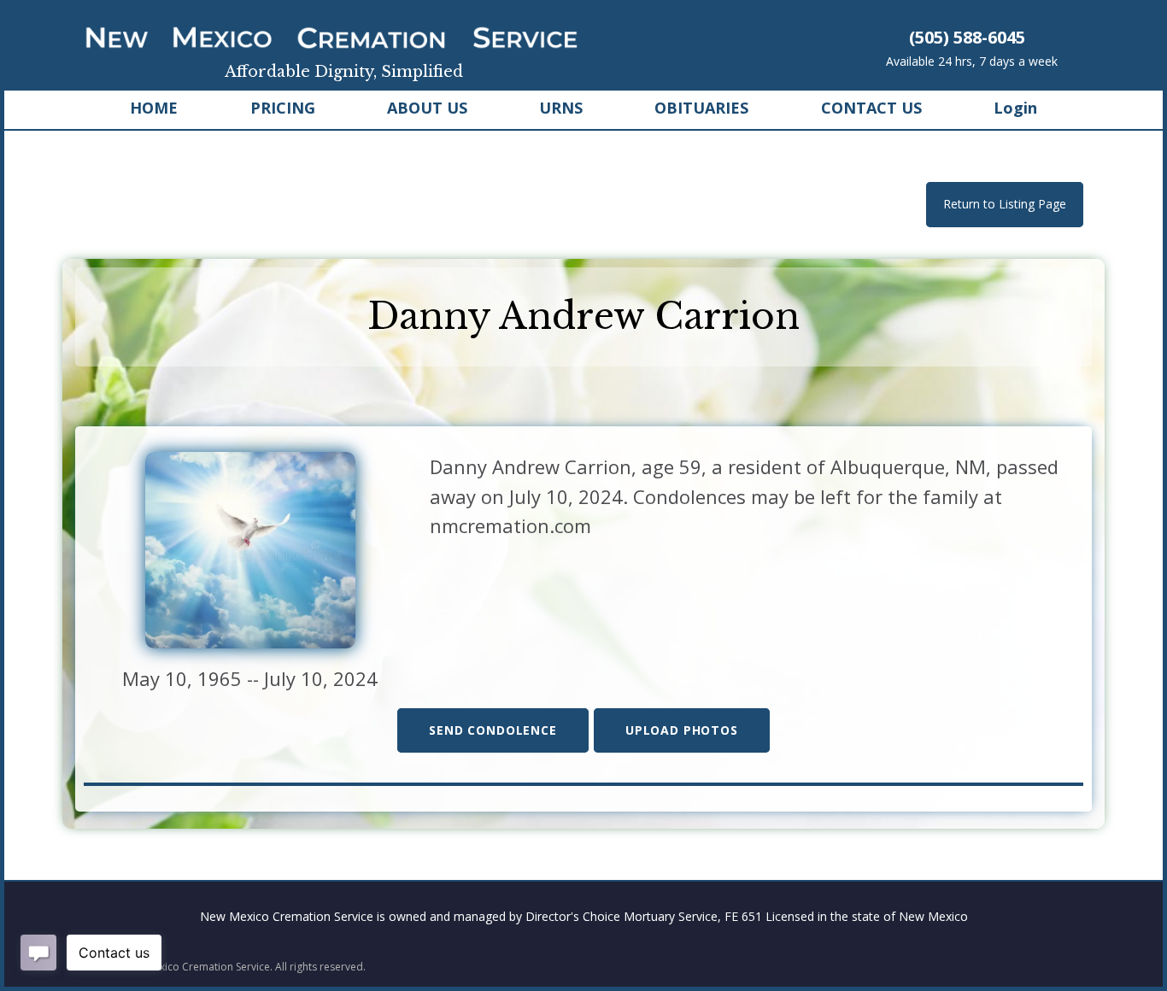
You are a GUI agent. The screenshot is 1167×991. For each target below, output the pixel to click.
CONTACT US (871, 107)
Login (1015, 107)
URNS (561, 107)
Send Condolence (493, 730)
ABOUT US (427, 107)
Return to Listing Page (1004, 204)
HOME (154, 107)
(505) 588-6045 (967, 37)
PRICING (282, 107)
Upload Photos (681, 730)
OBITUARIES (701, 107)
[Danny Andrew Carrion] (250, 547)
